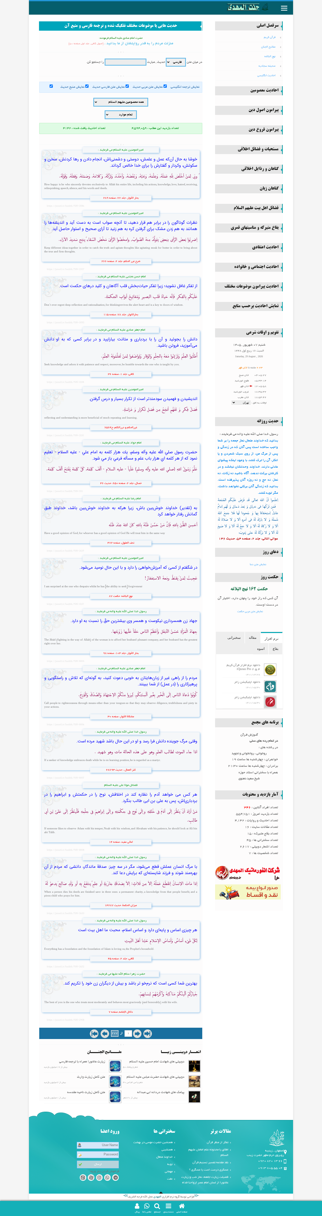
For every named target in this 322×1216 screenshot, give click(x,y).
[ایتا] (83, 1178)
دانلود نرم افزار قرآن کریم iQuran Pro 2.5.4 (243, 667)
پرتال (137, 1212)
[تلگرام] (115, 1178)
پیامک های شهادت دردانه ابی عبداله (160, 1092)
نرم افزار (271, 639)
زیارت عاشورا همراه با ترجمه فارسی (82, 1062)
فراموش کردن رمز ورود (104, 1171)
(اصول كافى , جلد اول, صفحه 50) (86, 43)
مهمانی (169, 1171)
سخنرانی (234, 638)
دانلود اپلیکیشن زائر (247, 682)
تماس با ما (146, 1212)
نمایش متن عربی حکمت (250, 611)
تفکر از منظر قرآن (217, 1142)
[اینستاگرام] (99, 1178)
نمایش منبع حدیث (72, 87)
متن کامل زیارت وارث (91, 1077)
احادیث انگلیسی (266, 75)
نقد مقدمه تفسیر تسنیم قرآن (210, 1162)
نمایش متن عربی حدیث (148, 87)
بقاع (275, 649)
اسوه (261, 649)
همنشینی (167, 1149)
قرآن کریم (269, 37)
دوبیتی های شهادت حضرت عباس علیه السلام (155, 1077)
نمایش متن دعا (258, 564)
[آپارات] (91, 1178)
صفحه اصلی (181, 1212)
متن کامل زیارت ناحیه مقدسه (86, 1092)
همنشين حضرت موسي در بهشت (153, 1142)
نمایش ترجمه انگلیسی (185, 87)
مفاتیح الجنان (268, 47)
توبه (170, 1164)
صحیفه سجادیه (267, 66)
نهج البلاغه (269, 56)
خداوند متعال (164, 1157)
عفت (170, 1179)
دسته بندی (168, 1212)
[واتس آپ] (107, 1178)
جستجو (157, 1212)
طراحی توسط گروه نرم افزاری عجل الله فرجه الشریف (161, 1196)
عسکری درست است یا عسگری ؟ (208, 1170)
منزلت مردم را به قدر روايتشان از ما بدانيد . (138, 43)
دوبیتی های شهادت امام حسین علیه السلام (156, 1062)
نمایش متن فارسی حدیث (108, 87)
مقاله (253, 638)
